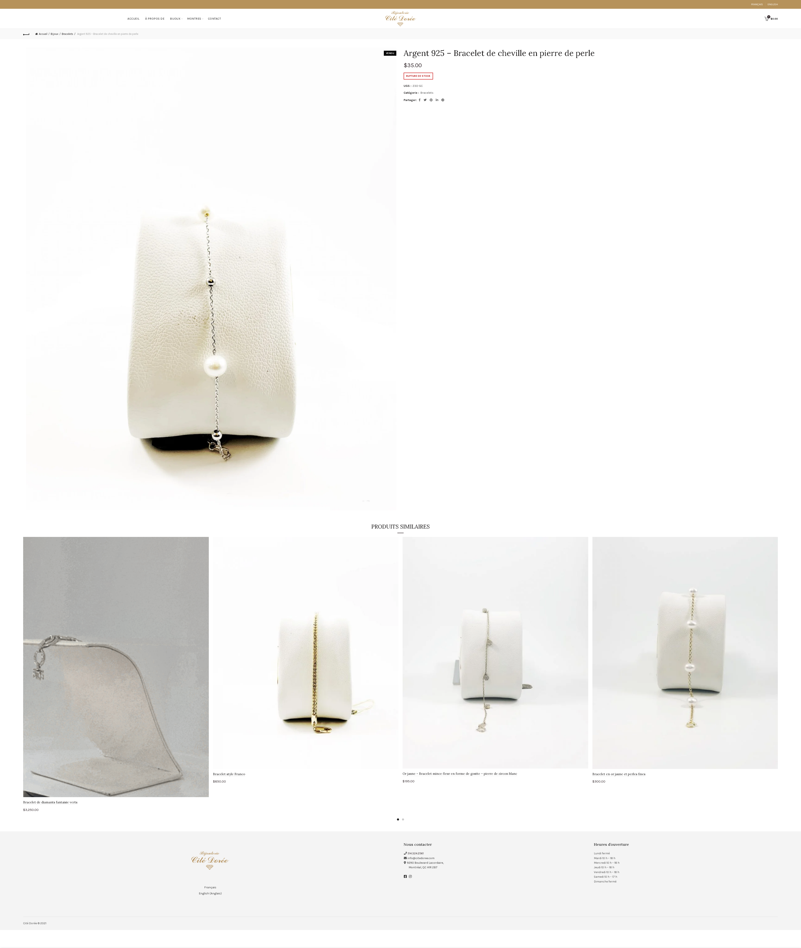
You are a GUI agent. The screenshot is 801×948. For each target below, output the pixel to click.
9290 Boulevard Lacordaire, (425, 863)
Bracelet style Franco (229, 774)
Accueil (133, 18)
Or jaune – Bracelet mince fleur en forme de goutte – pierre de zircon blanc (460, 774)
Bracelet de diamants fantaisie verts (50, 802)
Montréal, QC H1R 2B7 (423, 867)
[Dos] (26, 34)
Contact (214, 18)
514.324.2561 (416, 853)
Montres (194, 18)
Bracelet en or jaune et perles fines (618, 774)
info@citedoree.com (421, 858)
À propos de (155, 18)
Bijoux (175, 18)
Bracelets (67, 33)
